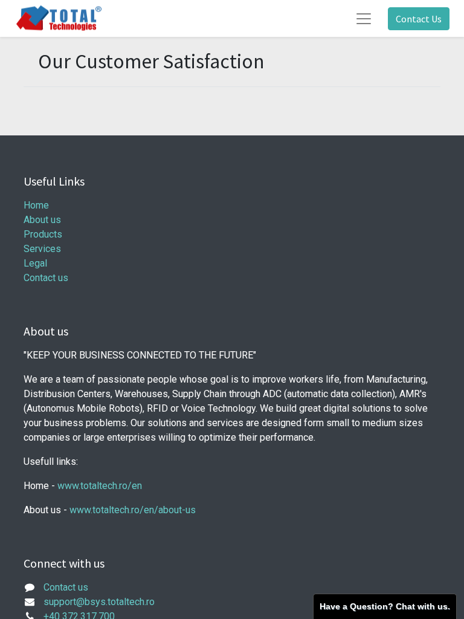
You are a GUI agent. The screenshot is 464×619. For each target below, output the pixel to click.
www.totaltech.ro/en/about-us (132, 510)
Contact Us (419, 19)
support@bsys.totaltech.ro (99, 602)
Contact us (46, 278)
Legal (35, 263)
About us (42, 219)
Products (43, 234)
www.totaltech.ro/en (99, 485)
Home (36, 205)
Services (42, 248)
